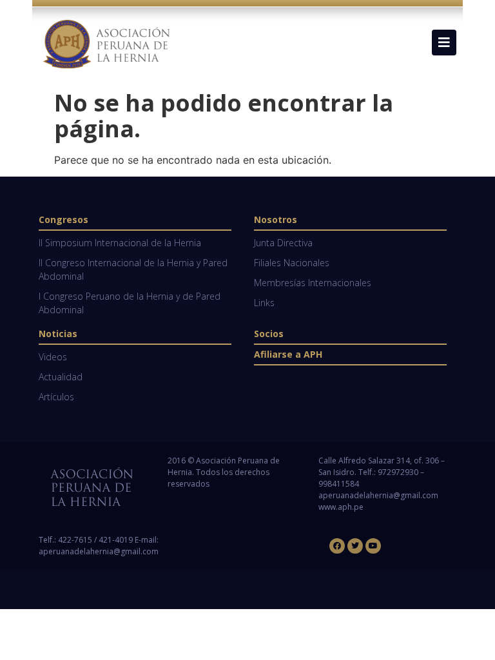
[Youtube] (373, 546)
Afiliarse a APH (288, 354)
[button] (444, 42)
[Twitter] (355, 546)
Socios (269, 333)
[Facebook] (337, 546)
